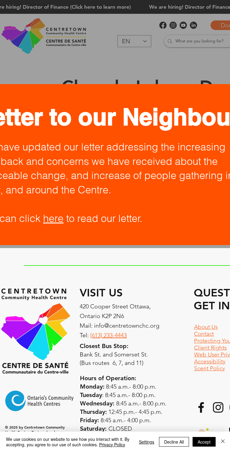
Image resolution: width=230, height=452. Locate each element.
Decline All (174, 442)
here (53, 218)
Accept (204, 442)
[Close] (222, 441)
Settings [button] (146, 442)
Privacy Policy (112, 444)
